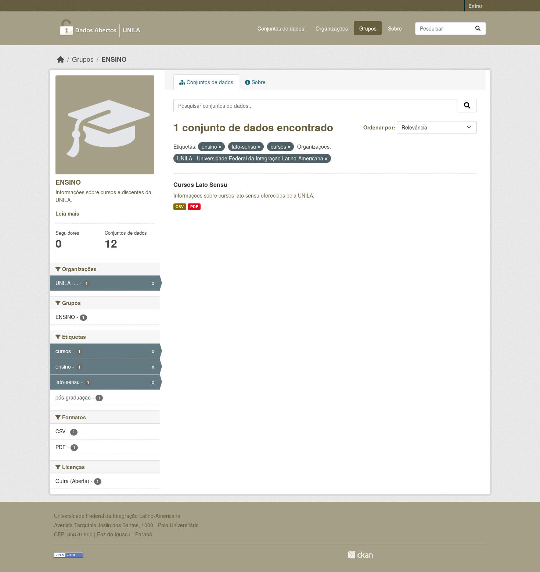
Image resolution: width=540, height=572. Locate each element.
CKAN (360, 555)
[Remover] (220, 147)
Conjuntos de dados (281, 28)
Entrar (475, 5)
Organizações (332, 28)
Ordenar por (378, 127)
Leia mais (67, 213)
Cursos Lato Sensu (200, 184)
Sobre (395, 28)
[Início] (60, 59)
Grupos (368, 28)
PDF (194, 206)
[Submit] (478, 28)
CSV (180, 206)
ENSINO (114, 59)
